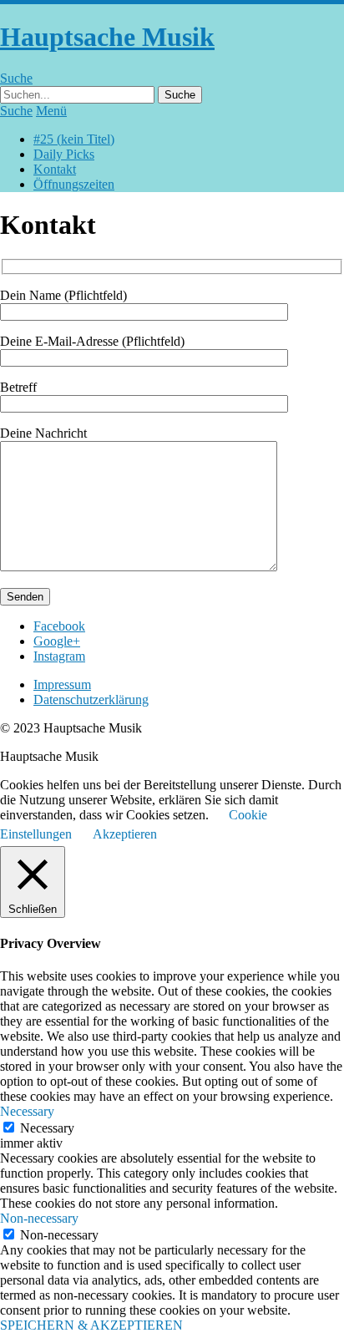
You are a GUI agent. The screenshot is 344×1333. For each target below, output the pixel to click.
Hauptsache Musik (107, 37)
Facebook (59, 626)
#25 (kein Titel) (73, 139)
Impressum (62, 684)
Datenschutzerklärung (91, 699)
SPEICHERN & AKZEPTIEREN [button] (91, 1325)
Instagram (59, 656)
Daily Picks (63, 154)
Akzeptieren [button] (125, 834)
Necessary (47, 1128)
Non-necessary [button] (39, 1218)
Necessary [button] (27, 1111)
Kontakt (54, 169)
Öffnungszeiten (73, 184)
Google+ (56, 641)
